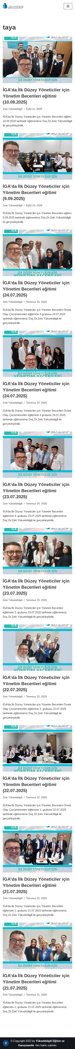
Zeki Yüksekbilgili (12, 109)
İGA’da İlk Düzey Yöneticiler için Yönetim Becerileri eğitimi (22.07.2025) (36, 683)
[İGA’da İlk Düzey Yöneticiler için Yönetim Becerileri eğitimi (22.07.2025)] (37, 647)
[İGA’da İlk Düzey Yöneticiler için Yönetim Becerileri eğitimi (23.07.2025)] (37, 454)
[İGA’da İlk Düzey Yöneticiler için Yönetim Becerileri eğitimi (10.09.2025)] (37, 60)
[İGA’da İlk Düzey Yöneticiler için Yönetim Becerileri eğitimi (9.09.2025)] (37, 156)
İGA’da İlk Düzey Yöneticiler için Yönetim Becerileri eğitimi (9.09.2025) (36, 192)
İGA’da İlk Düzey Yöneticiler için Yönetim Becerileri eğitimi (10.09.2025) (36, 95)
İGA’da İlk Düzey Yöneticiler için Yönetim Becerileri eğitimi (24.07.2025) (36, 288)
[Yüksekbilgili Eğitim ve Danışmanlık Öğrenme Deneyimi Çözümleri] (14, 6)
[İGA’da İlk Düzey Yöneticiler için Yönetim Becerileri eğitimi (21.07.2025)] (37, 849)
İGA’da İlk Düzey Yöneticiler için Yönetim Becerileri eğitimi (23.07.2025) (36, 490)
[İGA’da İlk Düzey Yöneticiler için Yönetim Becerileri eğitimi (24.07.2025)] (37, 253)
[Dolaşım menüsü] (68, 6)
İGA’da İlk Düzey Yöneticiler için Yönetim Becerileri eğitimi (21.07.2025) (36, 885)
